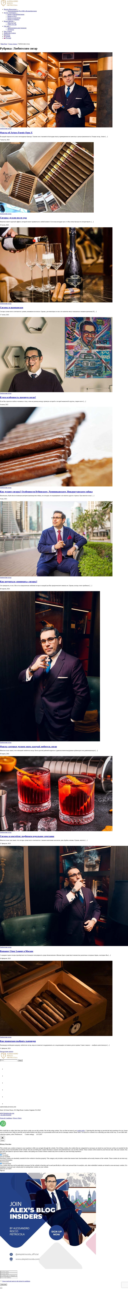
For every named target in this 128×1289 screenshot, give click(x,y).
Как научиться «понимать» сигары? (18, 581)
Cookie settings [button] (29, 1134)
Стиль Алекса (12, 44)
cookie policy (81, 1130)
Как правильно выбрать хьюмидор (18, 1041)
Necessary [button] (3, 1153)
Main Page (4, 44)
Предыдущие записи (6, 1051)
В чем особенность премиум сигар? (18, 397)
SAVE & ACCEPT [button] (6, 1168)
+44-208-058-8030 (5, 1115)
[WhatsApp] (3, 1126)
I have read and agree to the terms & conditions (16, 1281)
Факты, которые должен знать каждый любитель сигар (28, 746)
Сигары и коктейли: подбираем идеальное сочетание (27, 836)
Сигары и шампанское (11, 307)
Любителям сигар (5, 128)
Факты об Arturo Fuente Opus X (16, 132)
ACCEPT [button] (39, 1134)
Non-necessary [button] (4, 1162)
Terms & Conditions (6, 1118)
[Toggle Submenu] (17, 13)
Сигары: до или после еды (13, 218)
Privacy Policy (17, 1118)
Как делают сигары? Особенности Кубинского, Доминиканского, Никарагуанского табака (46, 491)
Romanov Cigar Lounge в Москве (16, 951)
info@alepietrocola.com (7, 1113)
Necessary (5, 1155)
